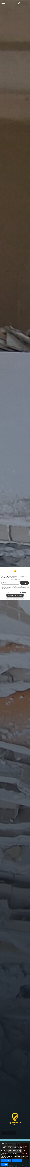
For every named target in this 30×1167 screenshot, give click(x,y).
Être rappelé (24, 583)
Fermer (27, 597)
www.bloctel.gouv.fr (5, 588)
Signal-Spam (24, 592)
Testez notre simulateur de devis (15, 595)
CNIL (20, 592)
